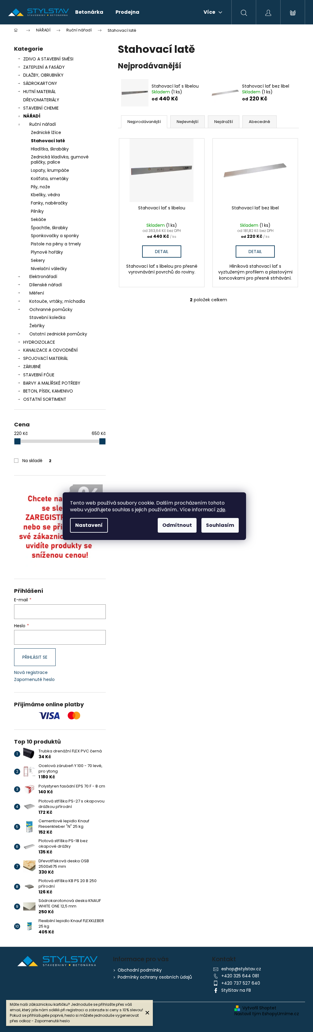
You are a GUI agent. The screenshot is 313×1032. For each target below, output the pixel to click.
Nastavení (89, 525)
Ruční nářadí (42, 124)
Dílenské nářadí (45, 285)
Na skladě (36, 461)
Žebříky (37, 326)
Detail (161, 251)
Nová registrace (31, 672)
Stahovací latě (48, 141)
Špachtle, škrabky (49, 228)
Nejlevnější (187, 122)
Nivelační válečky (49, 269)
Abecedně (259, 122)
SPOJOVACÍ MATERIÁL (45, 358)
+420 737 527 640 (240, 983)
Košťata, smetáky (49, 179)
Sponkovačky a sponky (55, 236)
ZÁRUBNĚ (32, 367)
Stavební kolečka (47, 317)
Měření (36, 293)
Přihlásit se (34, 657)
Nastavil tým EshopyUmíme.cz (266, 1014)
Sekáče (38, 219)
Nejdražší (223, 122)
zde (221, 509)
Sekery (38, 260)
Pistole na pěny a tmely (56, 244)
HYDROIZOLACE (39, 342)
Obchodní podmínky (140, 970)
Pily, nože (40, 187)
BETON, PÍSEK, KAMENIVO (48, 391)
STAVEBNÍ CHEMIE (41, 108)
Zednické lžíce (46, 132)
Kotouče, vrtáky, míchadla (57, 301)
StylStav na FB (236, 990)
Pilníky (37, 211)
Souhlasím (220, 525)
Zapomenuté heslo (34, 680)
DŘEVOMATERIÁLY (41, 100)
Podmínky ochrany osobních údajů (155, 977)
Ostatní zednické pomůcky (58, 334)
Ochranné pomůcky (50, 309)
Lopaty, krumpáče (50, 170)
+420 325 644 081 (240, 976)
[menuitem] (89, 12)
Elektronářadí (43, 276)
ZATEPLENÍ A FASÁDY (44, 67)
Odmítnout (177, 525)
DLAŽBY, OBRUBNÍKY (43, 75)
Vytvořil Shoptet (259, 1008)
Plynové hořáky (47, 252)
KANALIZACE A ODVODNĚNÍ (50, 350)
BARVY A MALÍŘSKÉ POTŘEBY (51, 383)
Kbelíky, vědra (45, 195)
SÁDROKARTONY (40, 83)
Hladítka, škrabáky (50, 149)
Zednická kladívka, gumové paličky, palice (60, 159)
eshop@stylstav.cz (241, 969)
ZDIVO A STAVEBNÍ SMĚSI (48, 59)
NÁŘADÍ (31, 116)
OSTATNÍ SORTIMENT (44, 399)
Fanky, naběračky (49, 203)
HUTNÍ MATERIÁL (39, 92)
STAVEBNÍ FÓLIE (38, 375)
